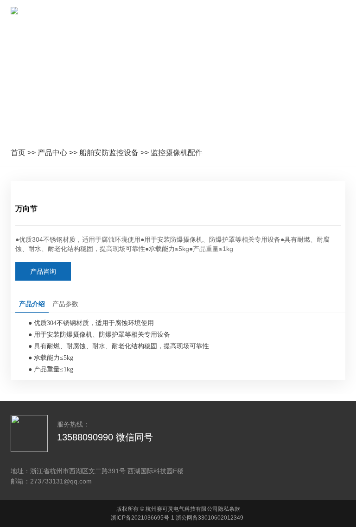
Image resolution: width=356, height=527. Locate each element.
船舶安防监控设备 (109, 153)
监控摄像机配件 (177, 153)
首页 (18, 153)
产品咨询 (43, 271)
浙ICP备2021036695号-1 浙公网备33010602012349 (177, 517)
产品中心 (52, 153)
